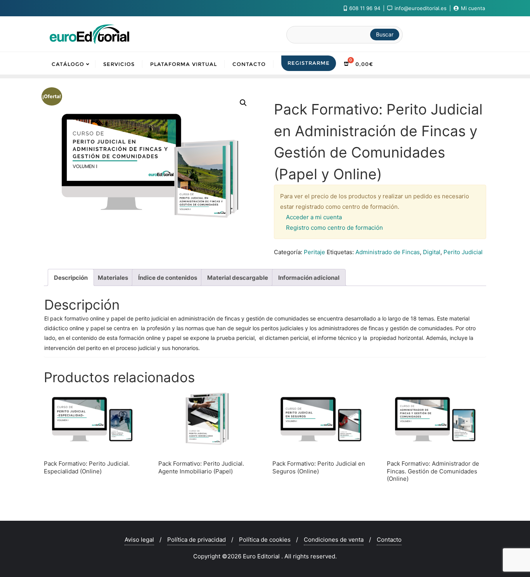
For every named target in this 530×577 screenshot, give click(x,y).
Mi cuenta (472, 8)
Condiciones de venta (334, 539)
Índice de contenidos (167, 277)
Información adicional (308, 277)
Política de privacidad (196, 539)
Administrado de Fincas (387, 252)
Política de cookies (265, 539)
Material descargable (237, 277)
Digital (431, 252)
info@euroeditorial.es (420, 8)
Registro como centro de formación (334, 227)
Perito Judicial (463, 252)
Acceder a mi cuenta (314, 217)
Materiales (113, 277)
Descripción (71, 277)
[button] (243, 103)
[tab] (71, 277)
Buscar (384, 34)
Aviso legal (139, 539)
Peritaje (314, 252)
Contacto (389, 539)
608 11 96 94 (365, 8)
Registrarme (309, 63)
